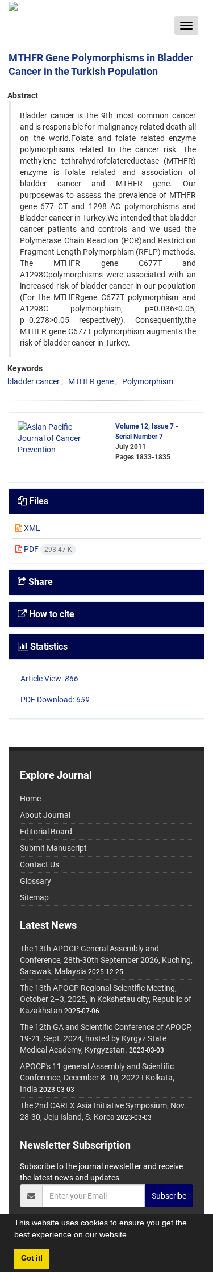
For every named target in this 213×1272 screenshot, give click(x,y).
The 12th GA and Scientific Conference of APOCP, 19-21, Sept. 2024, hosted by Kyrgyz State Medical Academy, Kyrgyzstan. (106, 1038)
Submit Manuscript (53, 848)
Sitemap (34, 897)
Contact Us (39, 864)
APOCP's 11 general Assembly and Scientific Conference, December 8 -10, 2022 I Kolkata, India (97, 1078)
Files (37, 501)
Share (39, 581)
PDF (47, 549)
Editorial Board (46, 831)
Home (30, 798)
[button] (133, 1236)
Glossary (35, 881)
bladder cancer (33, 381)
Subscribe (169, 1195)
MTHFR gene (91, 381)
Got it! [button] (32, 1258)
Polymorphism (147, 381)
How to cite (50, 614)
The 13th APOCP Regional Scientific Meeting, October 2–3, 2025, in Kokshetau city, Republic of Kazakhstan (105, 999)
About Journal (45, 815)
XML (31, 528)
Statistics (48, 646)
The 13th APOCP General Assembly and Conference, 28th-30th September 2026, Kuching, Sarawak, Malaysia (106, 960)
